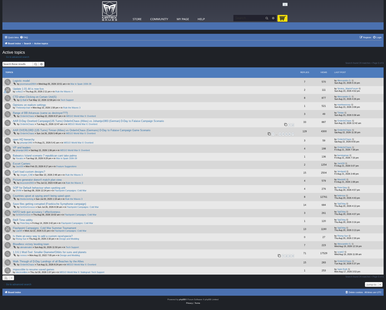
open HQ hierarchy (24, 139)
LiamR (19, 231)
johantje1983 (26, 142)
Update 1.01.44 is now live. (28, 88)
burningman (343, 155)
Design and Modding (69, 239)
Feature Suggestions (66, 166)
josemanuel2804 (28, 84)
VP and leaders (22, 147)
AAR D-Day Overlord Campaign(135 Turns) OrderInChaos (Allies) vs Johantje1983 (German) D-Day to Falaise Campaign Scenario (88, 121)
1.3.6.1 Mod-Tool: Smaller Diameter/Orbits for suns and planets (49, 252)
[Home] (110, 11)
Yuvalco (20, 158)
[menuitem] (24, 37)
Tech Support (67, 100)
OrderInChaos (27, 116)
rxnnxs (23, 255)
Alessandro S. (344, 80)
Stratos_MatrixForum (347, 88)
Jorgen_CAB (26, 175)
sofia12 (19, 91)
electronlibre (22, 272)
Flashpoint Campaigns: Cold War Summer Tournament (44, 228)
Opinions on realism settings (29, 104)
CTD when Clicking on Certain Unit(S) (34, 96)
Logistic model (21, 80)
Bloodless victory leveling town (31, 244)
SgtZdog (341, 203)
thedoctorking (26, 199)
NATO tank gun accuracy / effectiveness (36, 211)
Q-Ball (23, 100)
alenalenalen (26, 247)
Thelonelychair (23, 107)
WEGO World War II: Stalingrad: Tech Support (82, 272)
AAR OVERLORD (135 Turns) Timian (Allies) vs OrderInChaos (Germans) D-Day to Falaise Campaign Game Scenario (81, 130)
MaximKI (341, 179)
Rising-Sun (21, 239)
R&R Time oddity (23, 219)
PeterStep (342, 187)
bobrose (341, 195)
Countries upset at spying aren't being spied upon (41, 195)
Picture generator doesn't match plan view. (37, 179)
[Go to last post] (353, 80)
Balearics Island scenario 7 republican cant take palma (45, 155)
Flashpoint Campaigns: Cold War (70, 190)
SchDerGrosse (27, 207)
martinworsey (344, 104)
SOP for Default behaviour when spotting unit (39, 187)
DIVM (18, 190)
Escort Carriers (21, 163)
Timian (340, 112)
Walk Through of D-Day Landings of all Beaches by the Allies (48, 261)
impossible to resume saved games (33, 269)
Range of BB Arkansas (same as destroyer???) (40, 112)
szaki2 (340, 252)
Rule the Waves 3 (64, 91)
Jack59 (19, 166)
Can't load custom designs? (29, 171)
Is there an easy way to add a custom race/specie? (43, 236)
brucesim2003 (27, 183)
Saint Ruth (342, 269)
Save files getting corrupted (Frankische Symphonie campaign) (49, 203)
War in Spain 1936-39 (80, 84)
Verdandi (341, 171)
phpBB (182, 299)
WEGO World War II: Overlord (81, 116)
